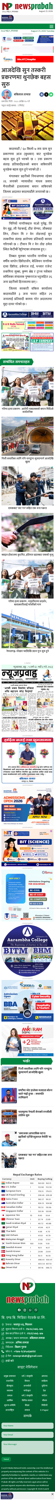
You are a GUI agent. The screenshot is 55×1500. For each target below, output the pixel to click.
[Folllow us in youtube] (24, 1310)
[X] (46, 94)
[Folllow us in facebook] (19, 1310)
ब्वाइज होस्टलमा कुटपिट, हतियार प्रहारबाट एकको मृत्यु (28, 555)
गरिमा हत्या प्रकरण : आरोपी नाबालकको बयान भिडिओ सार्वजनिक (27, 410)
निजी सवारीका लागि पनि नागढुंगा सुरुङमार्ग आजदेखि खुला (27, 460)
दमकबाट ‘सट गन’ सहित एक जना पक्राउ (27, 508)
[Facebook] (41, 94)
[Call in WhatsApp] (30, 1310)
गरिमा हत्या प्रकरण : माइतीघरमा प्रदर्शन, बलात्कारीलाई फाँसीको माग (27, 603)
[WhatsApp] (51, 94)
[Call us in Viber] (35, 1310)
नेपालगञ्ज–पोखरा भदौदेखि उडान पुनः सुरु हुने (27, 651)
